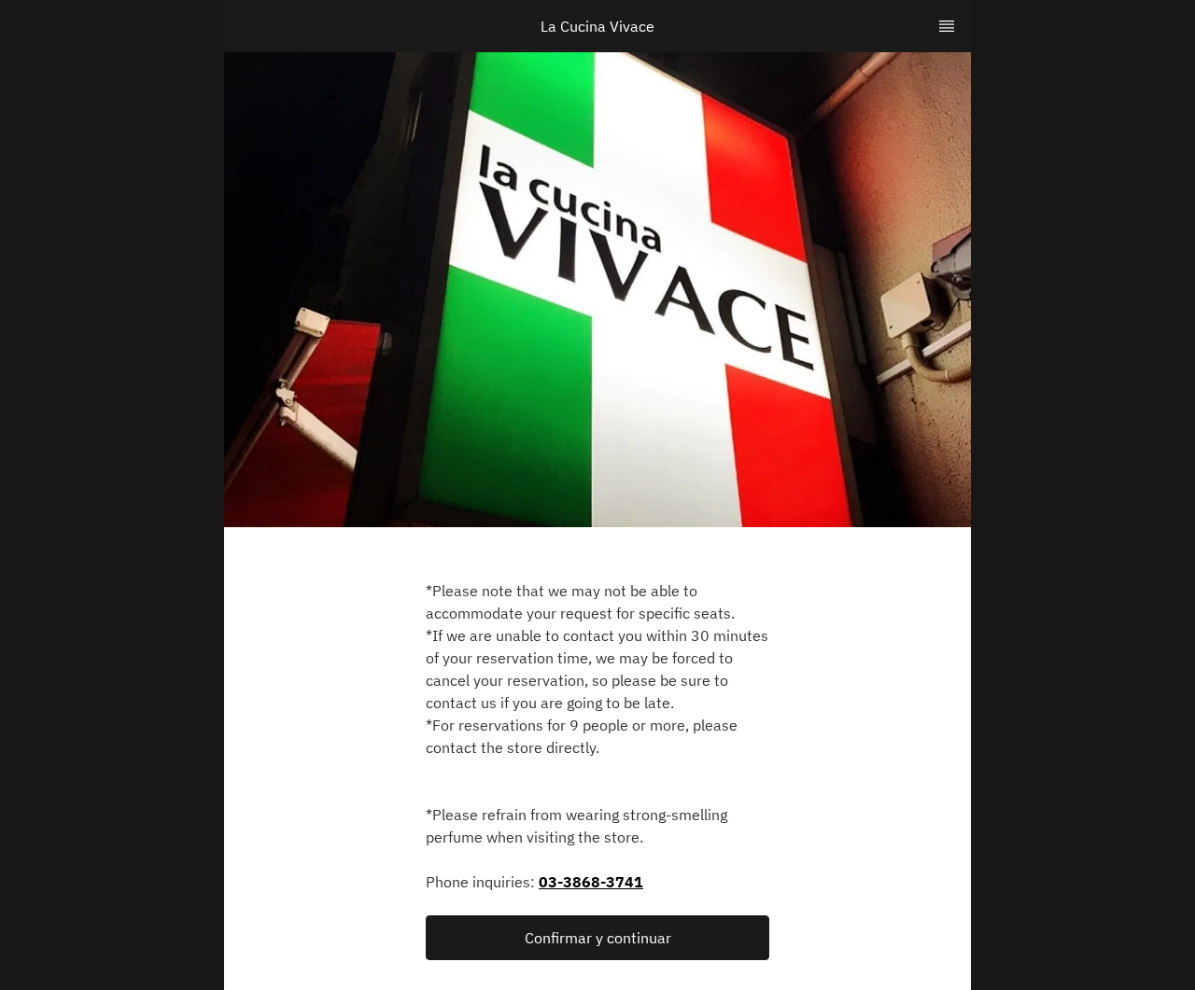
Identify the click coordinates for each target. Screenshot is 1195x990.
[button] (597, 938)
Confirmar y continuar (598, 937)
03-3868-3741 (591, 881)
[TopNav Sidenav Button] (946, 26)
